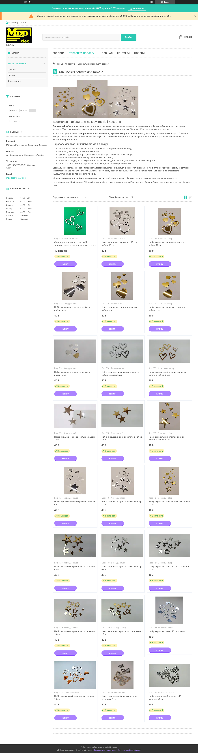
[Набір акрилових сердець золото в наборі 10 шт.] (169, 221)
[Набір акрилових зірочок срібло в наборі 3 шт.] (75, 416)
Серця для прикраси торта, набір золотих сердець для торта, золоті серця (75, 243)
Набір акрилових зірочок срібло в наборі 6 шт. (121, 568)
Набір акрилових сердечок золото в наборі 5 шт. (119, 308)
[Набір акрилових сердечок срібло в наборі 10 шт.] (122, 221)
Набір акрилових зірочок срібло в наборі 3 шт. (74, 438)
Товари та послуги (17, 63)
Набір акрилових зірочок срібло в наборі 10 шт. (121, 503)
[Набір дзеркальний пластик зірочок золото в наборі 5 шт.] (169, 416)
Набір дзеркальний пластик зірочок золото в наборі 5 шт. (166, 438)
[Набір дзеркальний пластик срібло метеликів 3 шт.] (169, 675)
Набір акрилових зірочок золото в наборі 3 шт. (121, 438)
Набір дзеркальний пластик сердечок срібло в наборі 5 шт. (120, 373)
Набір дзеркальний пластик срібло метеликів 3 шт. (166, 697)
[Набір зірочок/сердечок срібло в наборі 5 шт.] (75, 481)
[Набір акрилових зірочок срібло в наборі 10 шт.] (122, 481)
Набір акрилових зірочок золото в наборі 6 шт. (74, 568)
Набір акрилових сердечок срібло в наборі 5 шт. (72, 308)
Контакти (123, 53)
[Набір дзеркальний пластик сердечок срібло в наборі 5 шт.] (122, 351)
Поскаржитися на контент (104, 750)
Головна (59, 53)
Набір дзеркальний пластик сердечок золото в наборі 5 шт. (167, 373)
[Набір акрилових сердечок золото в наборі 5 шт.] (122, 286)
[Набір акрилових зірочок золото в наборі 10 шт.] (169, 481)
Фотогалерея (14, 81)
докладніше (137, 8)
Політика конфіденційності (129, 750)
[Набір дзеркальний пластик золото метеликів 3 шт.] (122, 675)
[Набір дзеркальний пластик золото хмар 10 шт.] (75, 675)
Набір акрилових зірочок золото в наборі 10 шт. (169, 503)
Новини (139, 53)
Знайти (128, 37)
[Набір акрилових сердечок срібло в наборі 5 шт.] (75, 286)
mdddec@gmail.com (16, 178)
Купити (65, 264)
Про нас (12, 69)
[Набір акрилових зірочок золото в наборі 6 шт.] (75, 545)
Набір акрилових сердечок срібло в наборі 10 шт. (119, 243)
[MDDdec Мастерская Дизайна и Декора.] (24, 35)
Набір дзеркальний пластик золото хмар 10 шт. (74, 697)
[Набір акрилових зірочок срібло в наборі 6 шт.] (122, 545)
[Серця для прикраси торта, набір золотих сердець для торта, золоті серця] (75, 221)
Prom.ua (113, 747)
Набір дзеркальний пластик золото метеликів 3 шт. (119, 697)
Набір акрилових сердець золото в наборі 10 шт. (166, 243)
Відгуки (11, 75)
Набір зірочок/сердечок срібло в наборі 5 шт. (74, 503)
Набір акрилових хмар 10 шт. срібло (167, 631)
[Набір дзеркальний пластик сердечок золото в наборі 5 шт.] (169, 351)
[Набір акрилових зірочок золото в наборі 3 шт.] (122, 416)
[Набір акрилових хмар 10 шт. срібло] (169, 610)
